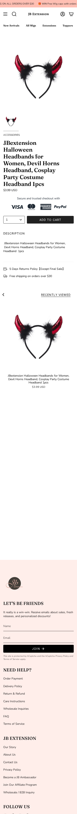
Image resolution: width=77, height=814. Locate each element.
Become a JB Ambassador (19, 777)
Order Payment (13, 679)
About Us (9, 755)
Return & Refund (14, 694)
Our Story (9, 747)
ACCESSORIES (11, 135)
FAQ (6, 716)
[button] (14, 14)
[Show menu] (5, 14)
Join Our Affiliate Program (20, 785)
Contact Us (10, 762)
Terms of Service (11, 659)
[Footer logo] (14, 583)
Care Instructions (14, 701)
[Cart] (71, 14)
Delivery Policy (12, 686)
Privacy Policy (62, 656)
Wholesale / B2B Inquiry (18, 792)
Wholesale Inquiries (16, 709)
